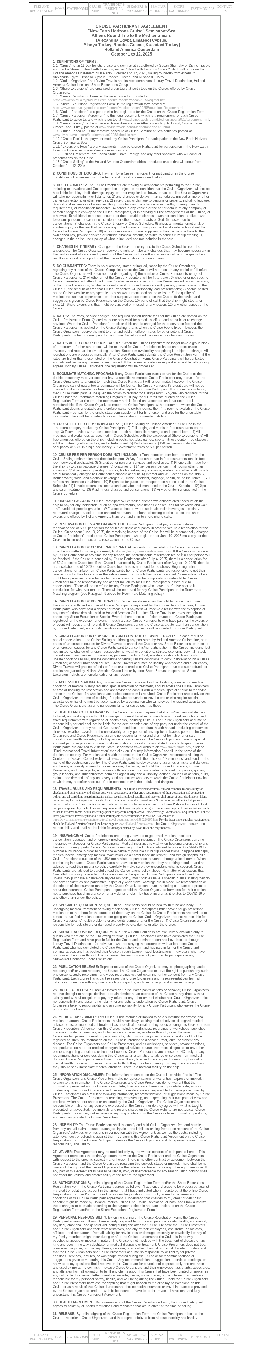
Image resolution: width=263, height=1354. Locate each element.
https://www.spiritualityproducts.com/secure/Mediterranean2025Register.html (109, 100)
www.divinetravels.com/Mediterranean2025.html (134, 127)
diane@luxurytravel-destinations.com (143, 551)
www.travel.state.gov (175, 747)
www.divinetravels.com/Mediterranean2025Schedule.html (95, 135)
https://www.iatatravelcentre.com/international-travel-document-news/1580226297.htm (105, 819)
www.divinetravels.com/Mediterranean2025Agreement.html (165, 119)
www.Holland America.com (136, 824)
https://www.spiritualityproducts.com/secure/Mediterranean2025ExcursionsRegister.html (118, 108)
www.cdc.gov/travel (126, 759)
